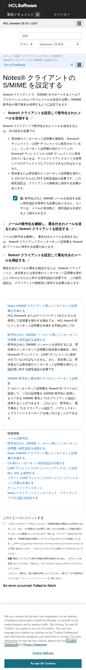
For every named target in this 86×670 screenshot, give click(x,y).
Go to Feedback (14, 64)
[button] (4, 113)
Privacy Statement (35, 644)
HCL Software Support (52, 563)
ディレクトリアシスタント (25, 488)
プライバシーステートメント (33, 578)
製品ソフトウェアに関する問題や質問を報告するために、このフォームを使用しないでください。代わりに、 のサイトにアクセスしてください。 (45, 563)
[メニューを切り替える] (79, 23)
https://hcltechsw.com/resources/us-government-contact (53, 543)
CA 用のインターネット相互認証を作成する (36, 463)
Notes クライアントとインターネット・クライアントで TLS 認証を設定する (42, 495)
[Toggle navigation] (37, 14)
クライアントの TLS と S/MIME (42, 56)
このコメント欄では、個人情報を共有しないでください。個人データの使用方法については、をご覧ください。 (45, 575)
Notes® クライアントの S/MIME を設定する (30, 60)
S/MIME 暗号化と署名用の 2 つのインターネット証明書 (43, 381)
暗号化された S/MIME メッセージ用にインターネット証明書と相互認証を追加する (43, 337)
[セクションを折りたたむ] (72, 64)
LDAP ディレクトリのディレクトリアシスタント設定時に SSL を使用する (42, 470)
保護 (17, 56)
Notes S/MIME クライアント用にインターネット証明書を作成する (42, 308)
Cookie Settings (43, 653)
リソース (60, 14)
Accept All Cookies (42, 663)
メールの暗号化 (18, 438)
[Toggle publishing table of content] (79, 65)
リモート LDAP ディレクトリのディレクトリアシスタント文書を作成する (43, 480)
